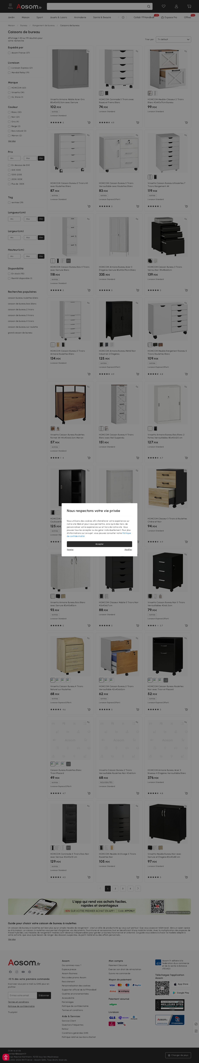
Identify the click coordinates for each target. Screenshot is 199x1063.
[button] (5, 1057)
